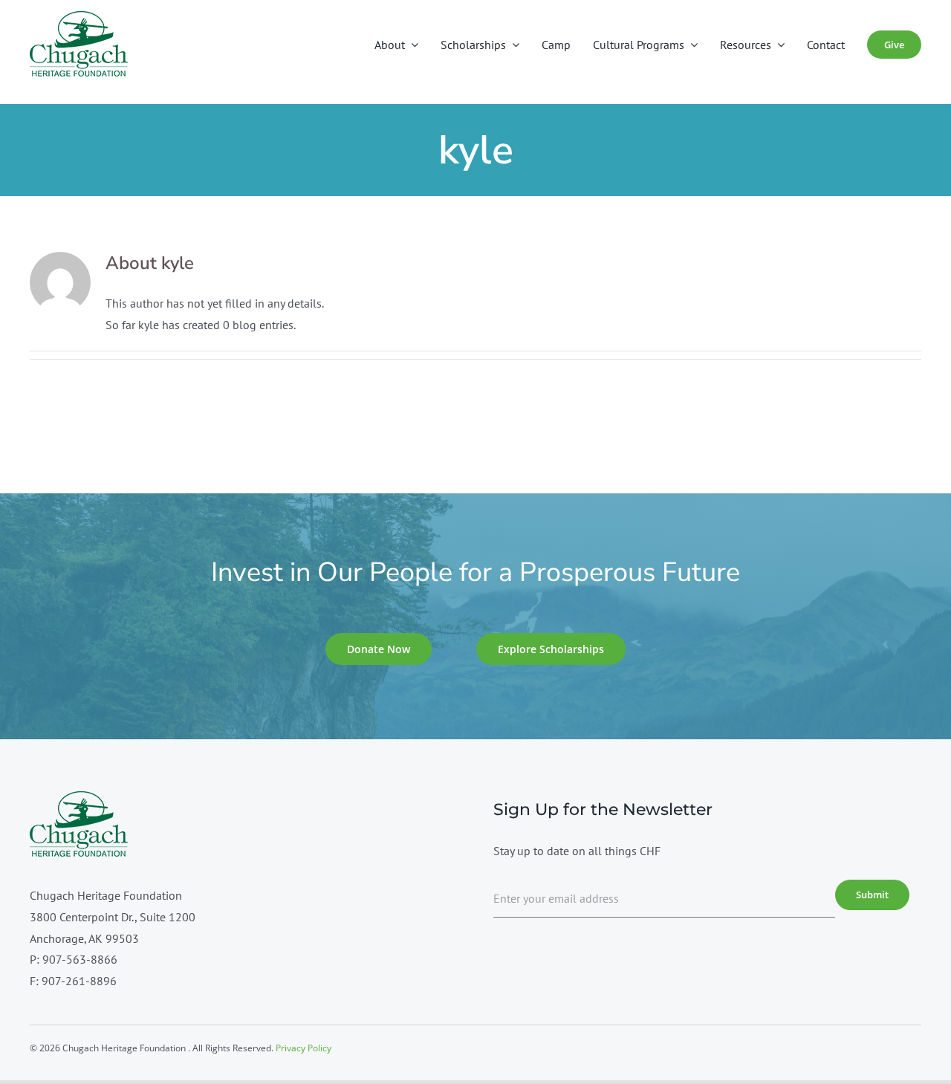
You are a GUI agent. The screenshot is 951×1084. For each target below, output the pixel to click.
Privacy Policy (303, 1048)
